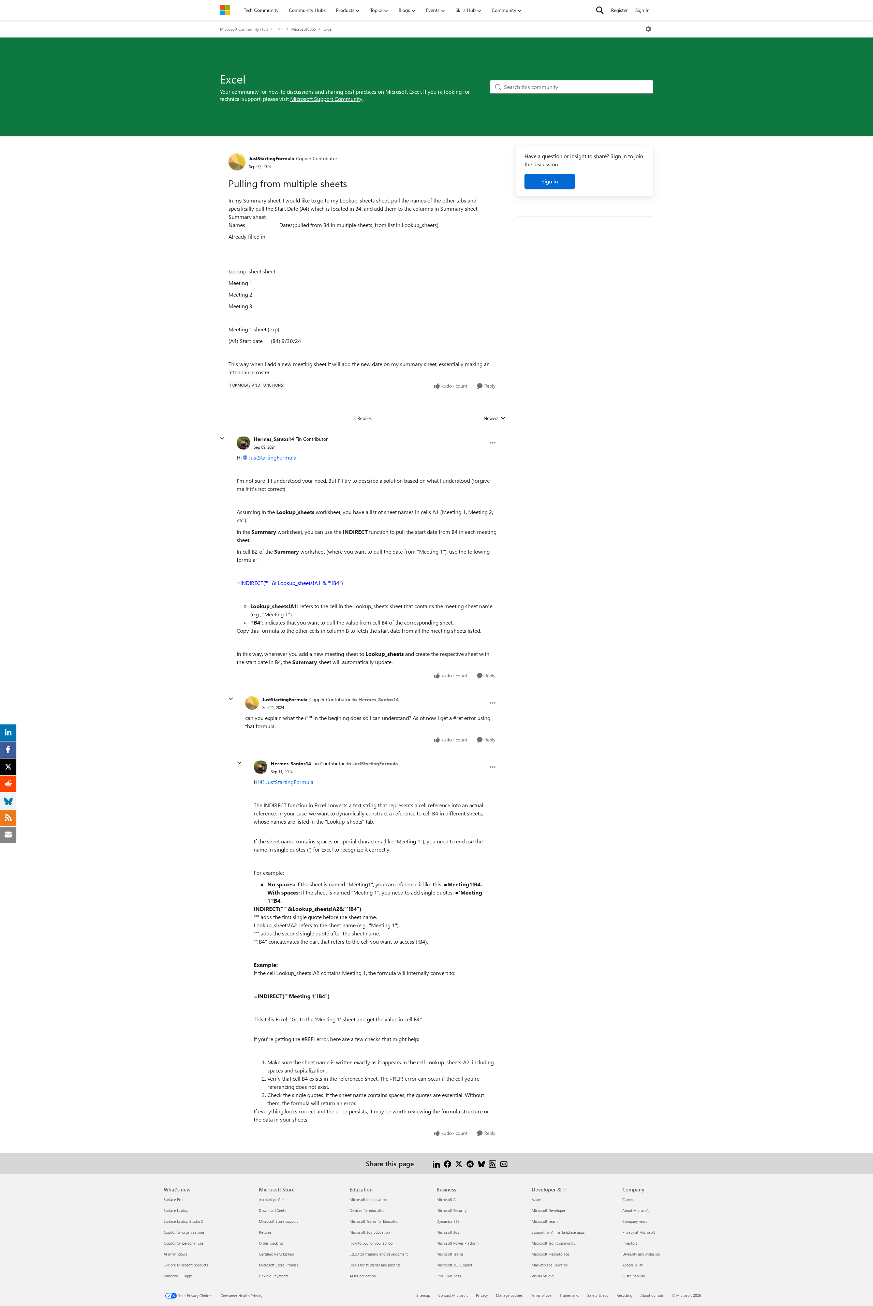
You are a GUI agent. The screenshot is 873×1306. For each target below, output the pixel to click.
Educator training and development (379, 1254)
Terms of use (541, 1295)
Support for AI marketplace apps (558, 1232)
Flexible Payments (273, 1275)
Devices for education (367, 1210)
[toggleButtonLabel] (648, 29)
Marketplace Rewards (550, 1264)
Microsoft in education (368, 1199)
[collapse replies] (222, 438)
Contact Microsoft (453, 1295)
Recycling (624, 1295)
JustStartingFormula (271, 158)
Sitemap (423, 1295)
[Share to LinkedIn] (436, 1163)
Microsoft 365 (303, 29)
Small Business (448, 1275)
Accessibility (632, 1264)
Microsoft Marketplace (550, 1254)
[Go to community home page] (225, 10)
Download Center (273, 1210)
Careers (628, 1199)
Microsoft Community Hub (244, 29)
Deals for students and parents (375, 1264)
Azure (536, 1199)
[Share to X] (458, 1163)
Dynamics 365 (448, 1221)
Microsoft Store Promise (279, 1264)
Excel (327, 29)
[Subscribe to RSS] (492, 1163)
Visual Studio (542, 1275)
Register (619, 10)
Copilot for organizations (184, 1232)
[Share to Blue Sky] (481, 1163)
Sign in (550, 181)
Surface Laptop (176, 1210)
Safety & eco (597, 1295)
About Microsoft (635, 1210)
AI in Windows (175, 1254)
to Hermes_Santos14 (375, 699)
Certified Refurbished (276, 1254)
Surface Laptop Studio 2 (183, 1221)
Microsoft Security (451, 1210)
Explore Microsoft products (186, 1264)
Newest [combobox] (494, 418)
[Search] (600, 10)
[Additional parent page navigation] (280, 29)
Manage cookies (509, 1295)
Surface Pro (173, 1199)
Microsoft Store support (278, 1221)
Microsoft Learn (545, 1221)
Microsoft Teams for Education (374, 1221)
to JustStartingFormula (372, 763)
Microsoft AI (446, 1199)
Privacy (482, 1295)
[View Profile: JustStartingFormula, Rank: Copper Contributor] (237, 161)
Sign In (642, 10)
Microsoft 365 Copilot (454, 1264)
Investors (629, 1243)
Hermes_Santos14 (274, 439)
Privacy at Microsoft (638, 1232)
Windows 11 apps (178, 1275)
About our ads (652, 1295)
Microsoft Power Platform (457, 1243)
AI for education (363, 1275)
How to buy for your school (372, 1243)
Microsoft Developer (548, 1210)
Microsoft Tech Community (553, 1243)
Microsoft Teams (449, 1254)
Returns (265, 1232)
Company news (634, 1221)
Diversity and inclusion (641, 1254)
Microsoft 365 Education (370, 1232)
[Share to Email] (503, 1163)
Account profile (271, 1199)
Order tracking (271, 1243)
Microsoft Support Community (326, 98)
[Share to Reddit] (470, 1163)
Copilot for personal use (183, 1243)
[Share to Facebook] (447, 1163)
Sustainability (633, 1275)
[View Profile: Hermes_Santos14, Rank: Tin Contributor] (243, 443)
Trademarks (569, 1295)
